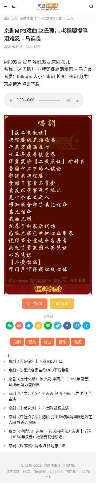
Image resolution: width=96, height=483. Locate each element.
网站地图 (68, 465)
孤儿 (32, 342)
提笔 (62, 342)
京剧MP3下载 (52, 18)
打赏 (61, 303)
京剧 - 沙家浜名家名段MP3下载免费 (39, 370)
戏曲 (47, 342)
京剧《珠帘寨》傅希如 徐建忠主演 (37, 445)
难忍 (78, 342)
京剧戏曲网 (48, 6)
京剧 (17, 342)
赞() (35, 303)
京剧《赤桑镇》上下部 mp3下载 (35, 361)
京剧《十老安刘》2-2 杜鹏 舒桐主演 (39, 407)
